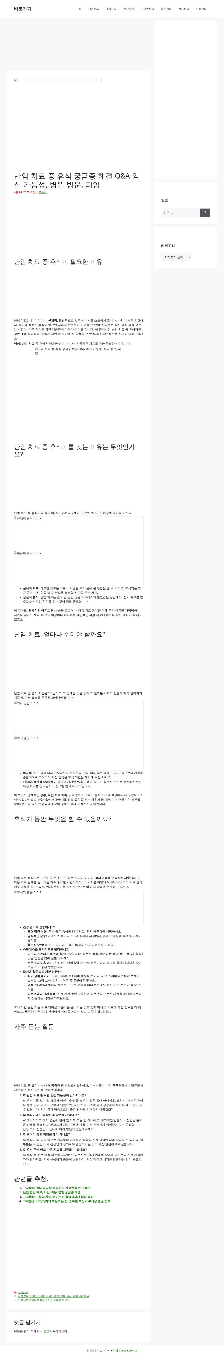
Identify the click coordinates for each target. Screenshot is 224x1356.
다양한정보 (147, 8)
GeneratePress (128, 1350)
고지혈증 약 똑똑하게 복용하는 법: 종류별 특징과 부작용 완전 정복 (66, 1201)
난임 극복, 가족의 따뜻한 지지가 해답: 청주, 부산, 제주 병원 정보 (53, 1296)
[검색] (205, 213)
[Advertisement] (78, 45)
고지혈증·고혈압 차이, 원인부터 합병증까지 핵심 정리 (58, 1196)
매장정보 (111, 8)
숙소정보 (201, 8)
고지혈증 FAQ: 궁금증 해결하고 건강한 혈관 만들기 (56, 1188)
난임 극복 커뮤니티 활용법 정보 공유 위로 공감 (43, 1300)
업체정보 (166, 8)
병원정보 (93, 8)
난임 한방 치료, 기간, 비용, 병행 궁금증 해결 (51, 1192)
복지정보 (183, 8)
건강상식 (128, 8)
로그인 (47, 1331)
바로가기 (22, 8)
